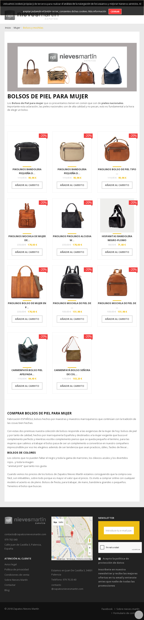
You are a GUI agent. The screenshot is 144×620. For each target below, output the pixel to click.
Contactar (10, 585)
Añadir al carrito (27, 185)
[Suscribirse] (129, 530)
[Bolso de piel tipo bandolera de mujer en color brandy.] (117, 148)
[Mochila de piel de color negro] (72, 282)
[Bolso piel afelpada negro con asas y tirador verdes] (27, 349)
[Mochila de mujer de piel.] (27, 215)
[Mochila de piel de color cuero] (117, 282)
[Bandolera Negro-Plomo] (117, 215)
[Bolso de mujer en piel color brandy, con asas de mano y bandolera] (27, 282)
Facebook (107, 609)
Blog (6, 590)
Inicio (8, 27)
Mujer (17, 27)
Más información (97, 11)
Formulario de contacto (126, 613)
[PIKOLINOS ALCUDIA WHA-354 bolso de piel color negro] (72, 215)
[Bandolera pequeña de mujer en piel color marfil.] (72, 148)
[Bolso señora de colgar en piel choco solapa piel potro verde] (72, 349)
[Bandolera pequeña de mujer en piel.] (27, 148)
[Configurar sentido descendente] (136, 121)
